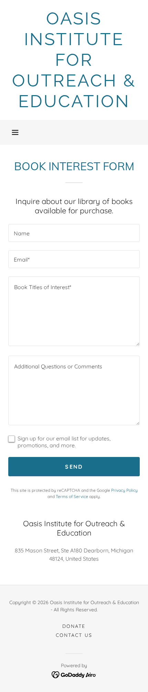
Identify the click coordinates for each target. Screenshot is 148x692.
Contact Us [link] (74, 635)
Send (74, 466)
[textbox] (74, 233)
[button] (15, 132)
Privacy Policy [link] (124, 490)
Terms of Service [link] (72, 496)
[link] (74, 60)
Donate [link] (73, 626)
